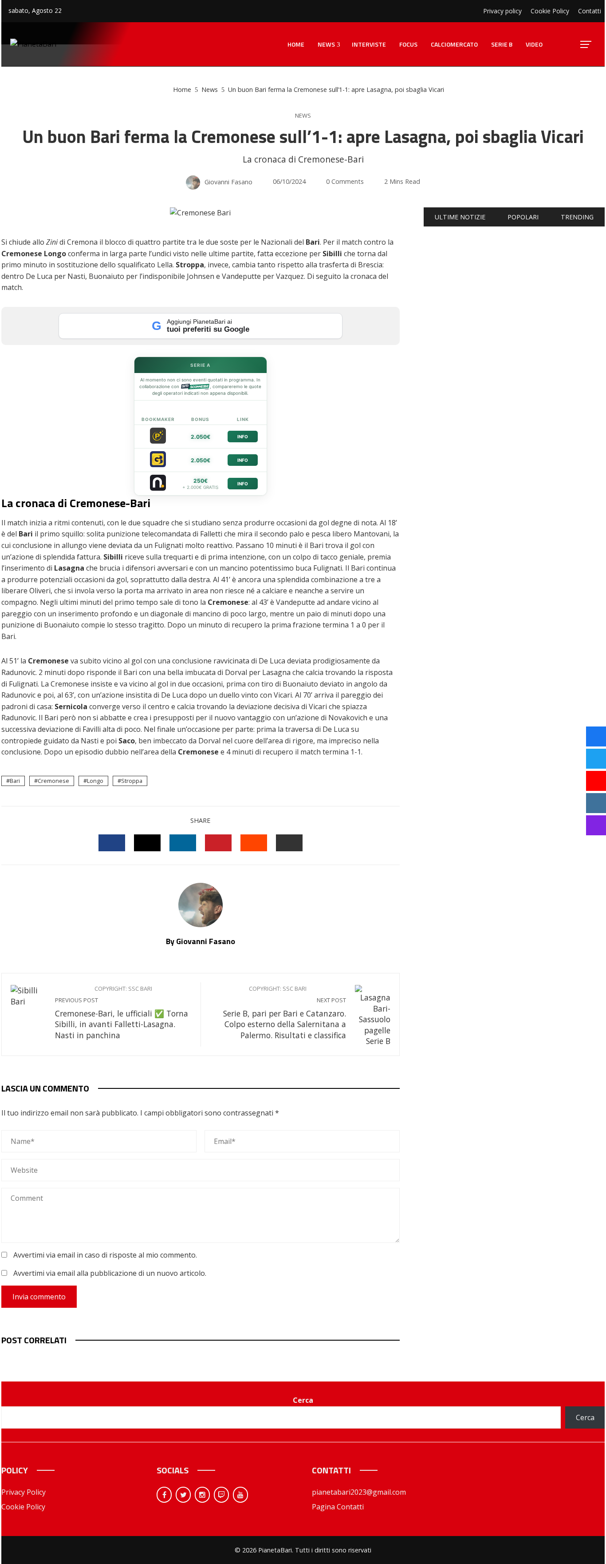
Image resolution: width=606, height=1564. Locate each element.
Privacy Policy (23, 1492)
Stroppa (131, 781)
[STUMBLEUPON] (253, 842)
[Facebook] (164, 1495)
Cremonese (53, 781)
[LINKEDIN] (182, 842)
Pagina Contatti (338, 1507)
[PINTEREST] (218, 842)
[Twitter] (183, 1495)
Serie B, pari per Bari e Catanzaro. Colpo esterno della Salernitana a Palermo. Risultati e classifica (284, 1012)
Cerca (303, 1400)
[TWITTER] (147, 842)
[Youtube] (240, 1495)
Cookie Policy (23, 1507)
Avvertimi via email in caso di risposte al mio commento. (105, 1255)
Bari (15, 781)
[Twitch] (221, 1495)
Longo (95, 781)
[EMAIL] (289, 842)
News (303, 116)
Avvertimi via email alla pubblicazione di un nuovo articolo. (109, 1273)
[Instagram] (202, 1495)
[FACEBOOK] (111, 842)
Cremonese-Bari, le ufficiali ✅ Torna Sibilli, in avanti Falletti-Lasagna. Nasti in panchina (121, 1012)
